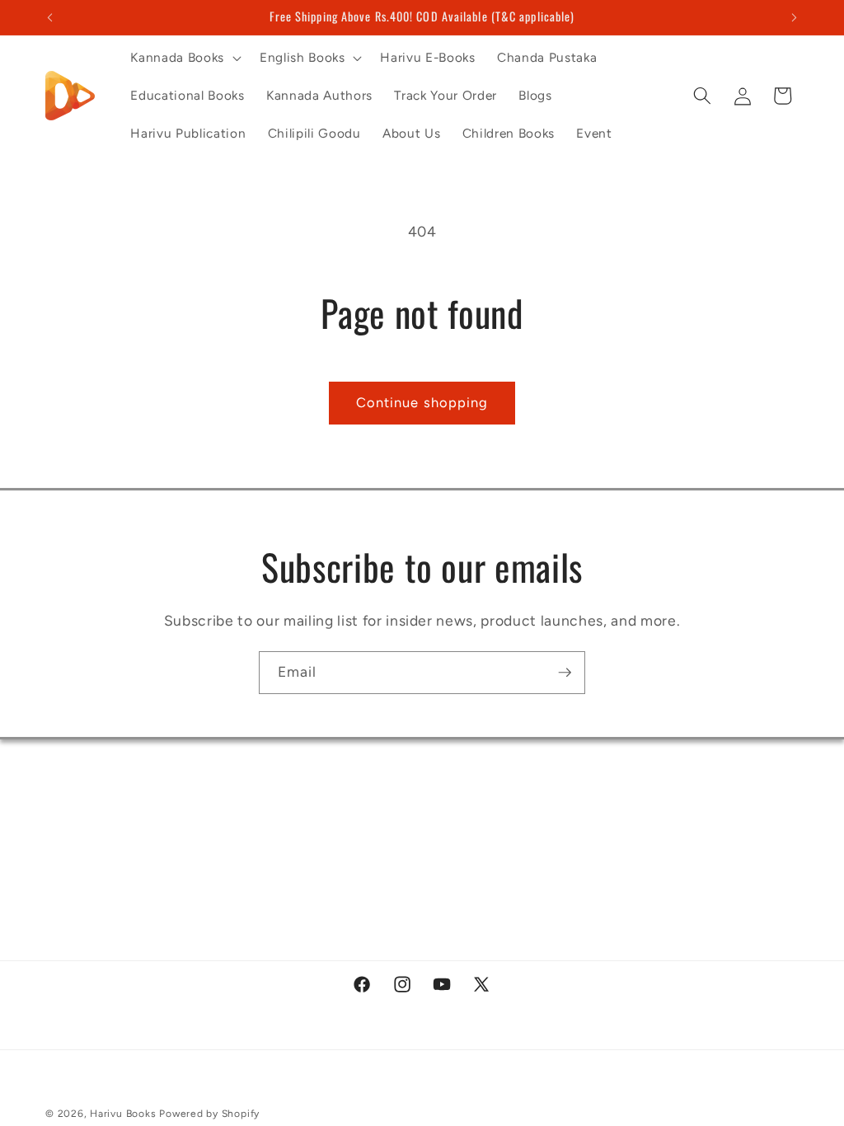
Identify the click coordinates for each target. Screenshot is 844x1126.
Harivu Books (123, 1113)
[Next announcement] (794, 17)
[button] (184, 58)
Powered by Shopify (209, 1113)
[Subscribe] (564, 672)
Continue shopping (422, 402)
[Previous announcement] (50, 17)
